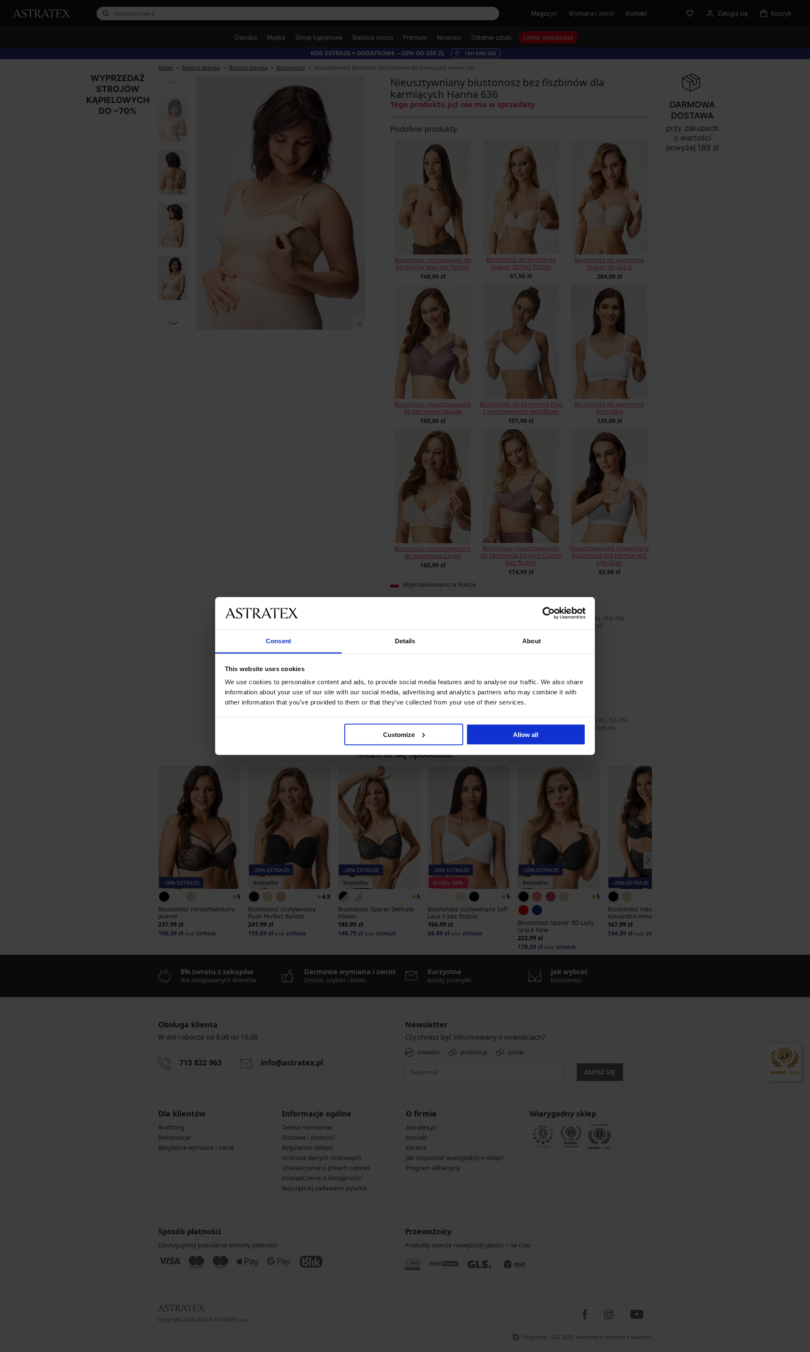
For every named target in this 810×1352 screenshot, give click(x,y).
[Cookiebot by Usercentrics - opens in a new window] (549, 613)
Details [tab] (405, 641)
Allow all (525, 734)
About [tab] (531, 641)
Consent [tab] (278, 641)
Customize (399, 734)
